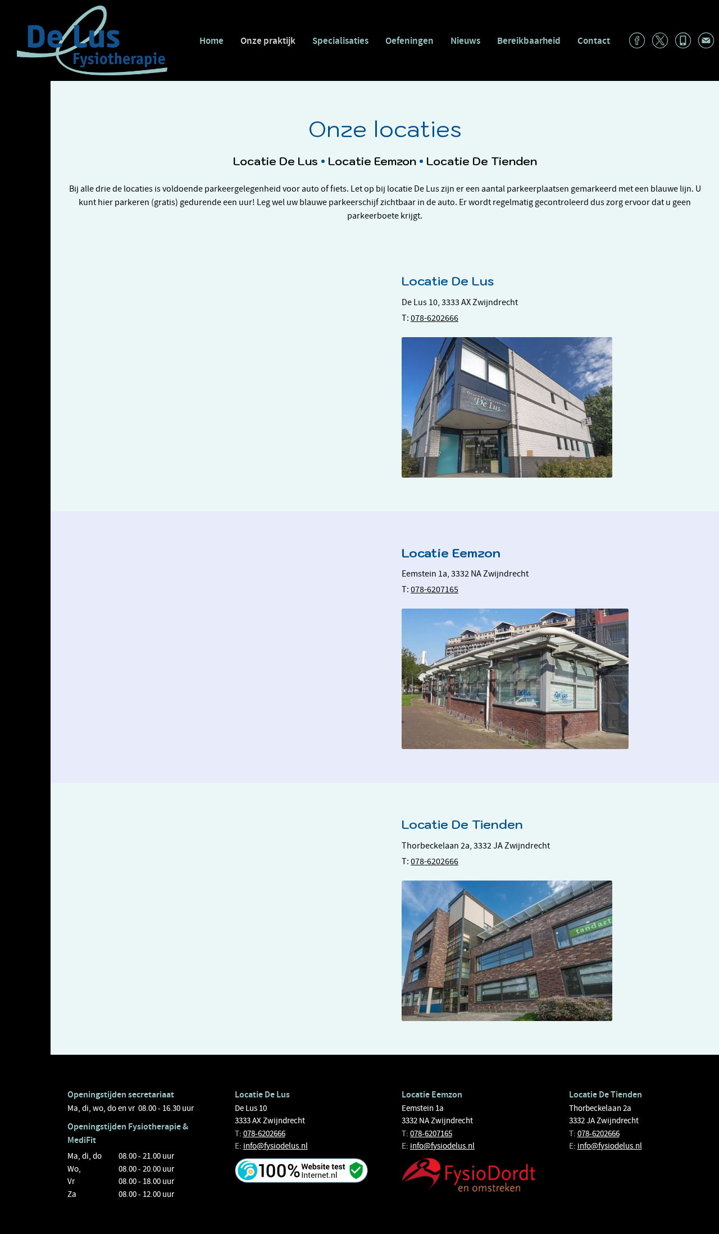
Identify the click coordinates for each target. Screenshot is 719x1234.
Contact (593, 40)
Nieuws (465, 40)
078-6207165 (434, 589)
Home (211, 40)
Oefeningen (409, 40)
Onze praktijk (267, 40)
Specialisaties (340, 40)
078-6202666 (434, 318)
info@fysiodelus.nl (275, 1145)
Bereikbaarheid (529, 40)
